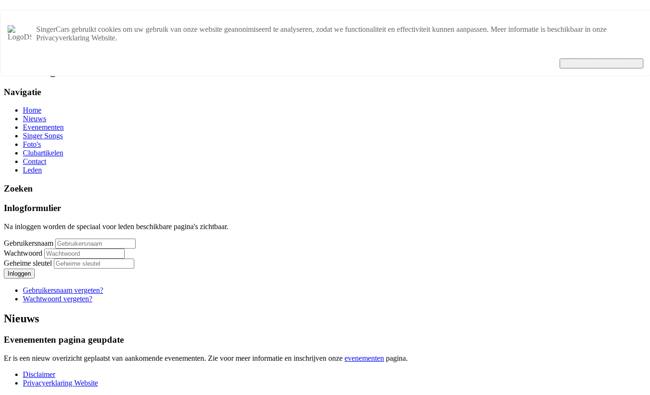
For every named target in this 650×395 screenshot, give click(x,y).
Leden (32, 170)
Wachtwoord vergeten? (57, 299)
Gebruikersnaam (28, 243)
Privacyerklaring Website (60, 383)
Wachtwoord (24, 253)
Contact (34, 161)
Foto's (32, 144)
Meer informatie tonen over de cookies (585, 54)
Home (32, 110)
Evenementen (43, 127)
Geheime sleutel (29, 263)
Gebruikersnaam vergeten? (63, 290)
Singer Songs (43, 136)
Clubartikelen (43, 153)
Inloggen (19, 273)
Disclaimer (39, 374)
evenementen (364, 358)
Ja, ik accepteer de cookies (601, 63)
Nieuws (34, 119)
